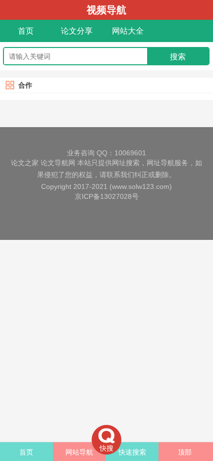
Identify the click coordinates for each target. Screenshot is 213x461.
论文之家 (25, 163)
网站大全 (128, 31)
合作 (25, 85)
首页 (26, 31)
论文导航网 (58, 163)
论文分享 (77, 31)
